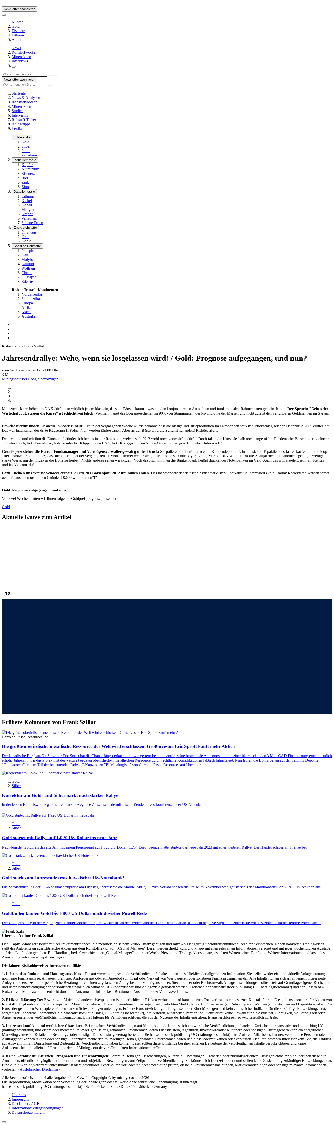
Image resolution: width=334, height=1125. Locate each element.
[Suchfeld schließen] (50, 75)
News (16, 48)
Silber (26, 146)
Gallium (28, 264)
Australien (29, 316)
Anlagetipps (21, 124)
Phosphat (29, 251)
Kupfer (17, 22)
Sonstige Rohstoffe (27, 246)
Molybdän (29, 259)
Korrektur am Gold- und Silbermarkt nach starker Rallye (60, 795)
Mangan (28, 209)
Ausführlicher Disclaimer (39, 1069)
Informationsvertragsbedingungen (38, 1108)
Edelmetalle (22, 137)
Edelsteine (29, 281)
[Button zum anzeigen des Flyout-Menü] (4, 5)
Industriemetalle (25, 160)
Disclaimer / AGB (26, 1103)
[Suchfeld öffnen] (14, 67)
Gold (16, 26)
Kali (25, 255)
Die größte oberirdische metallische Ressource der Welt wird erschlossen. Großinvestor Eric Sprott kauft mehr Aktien (118, 746)
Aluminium (20, 39)
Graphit (27, 214)
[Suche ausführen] (55, 75)
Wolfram (28, 268)
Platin (26, 151)
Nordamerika (32, 294)
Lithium (18, 35)
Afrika (27, 307)
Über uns (19, 1095)
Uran (25, 237)
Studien (17, 111)
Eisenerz (18, 31)
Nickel (27, 201)
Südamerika (31, 299)
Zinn (25, 187)
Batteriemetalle (24, 191)
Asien (26, 312)
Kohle (26, 241)
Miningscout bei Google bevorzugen (30, 379)
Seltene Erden (32, 223)
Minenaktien (21, 57)
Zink (25, 182)
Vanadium (29, 218)
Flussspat (29, 277)
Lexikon (18, 128)
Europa (27, 303)
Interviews (20, 61)
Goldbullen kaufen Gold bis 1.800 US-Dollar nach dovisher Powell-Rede (74, 913)
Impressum (20, 1099)
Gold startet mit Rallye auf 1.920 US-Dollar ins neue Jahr (59, 837)
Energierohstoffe (25, 227)
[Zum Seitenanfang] (4, 1122)
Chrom (27, 273)
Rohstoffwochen (24, 52)
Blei (25, 178)
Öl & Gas (29, 232)
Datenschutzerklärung (28, 1112)
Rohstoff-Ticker (24, 120)
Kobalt (27, 205)
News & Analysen (26, 98)
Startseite (19, 93)
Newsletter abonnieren (19, 9)
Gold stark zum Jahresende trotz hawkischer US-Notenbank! (63, 877)
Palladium (29, 155)
